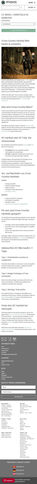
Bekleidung (22, 443)
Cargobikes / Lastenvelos (7, 428)
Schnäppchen (4, 423)
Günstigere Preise (10, 191)
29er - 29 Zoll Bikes (6, 415)
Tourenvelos (4, 422)
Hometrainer (23, 452)
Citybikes (3, 420)
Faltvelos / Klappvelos (25, 426)
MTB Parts (22, 440)
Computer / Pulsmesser (25, 445)
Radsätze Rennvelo (24, 435)
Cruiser (21, 428)
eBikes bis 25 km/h (6, 434)
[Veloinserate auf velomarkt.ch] (9, 2)
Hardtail (25, 145)
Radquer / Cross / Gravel (26, 412)
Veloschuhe (22, 455)
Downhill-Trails (29, 125)
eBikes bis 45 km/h (6, 435)
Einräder (22, 429)
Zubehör (9, 322)
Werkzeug (22, 451)
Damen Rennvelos (24, 409)
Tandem (22, 422)
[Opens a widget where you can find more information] (8, 480)
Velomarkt (4, 100)
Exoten (21, 420)
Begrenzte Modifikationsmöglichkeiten (16, 204)
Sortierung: (5, 20)
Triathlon (22, 408)
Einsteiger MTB (5, 411)
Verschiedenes (23, 449)
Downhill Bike (4, 408)
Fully (32, 145)
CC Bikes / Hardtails (6, 405)
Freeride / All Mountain (6, 409)
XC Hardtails (24, 98)
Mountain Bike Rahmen (6, 414)
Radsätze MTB (23, 434)
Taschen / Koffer (24, 448)
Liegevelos (22, 425)
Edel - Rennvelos (24, 405)
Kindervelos (4, 425)
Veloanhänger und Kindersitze (27, 438)
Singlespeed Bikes (5, 426)
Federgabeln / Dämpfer (25, 437)
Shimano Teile (23, 446)
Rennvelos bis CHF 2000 (25, 406)
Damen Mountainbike (6, 412)
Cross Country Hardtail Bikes (17, 314)
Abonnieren (18, 396)
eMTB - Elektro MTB (6, 437)
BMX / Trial (22, 423)
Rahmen (22, 411)
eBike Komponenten (24, 457)
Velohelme (22, 454)
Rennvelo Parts (23, 441)
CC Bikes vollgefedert (6, 406)
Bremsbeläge (5, 297)
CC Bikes (26, 80)
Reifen (14, 297)
